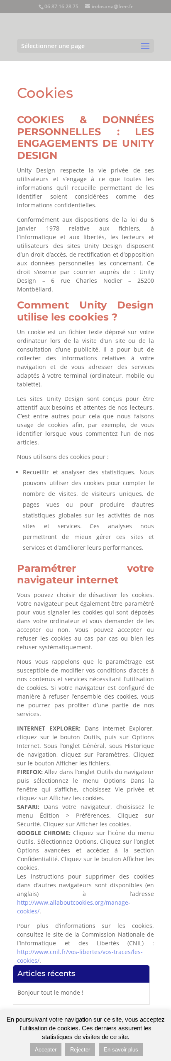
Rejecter (80, 1049)
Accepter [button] (45, 1049)
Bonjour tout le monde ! (50, 992)
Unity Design (116, 305)
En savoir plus (121, 1049)
